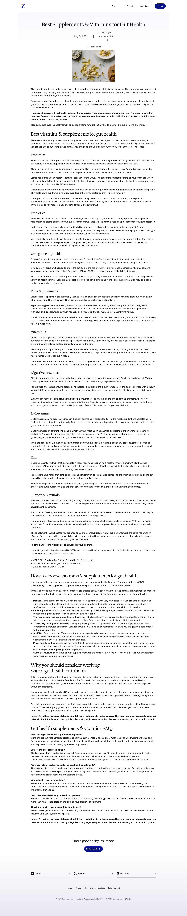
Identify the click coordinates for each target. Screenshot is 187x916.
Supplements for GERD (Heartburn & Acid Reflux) (57, 563)
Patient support (114, 888)
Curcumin (75, 503)
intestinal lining (93, 431)
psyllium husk (42, 312)
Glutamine (106, 434)
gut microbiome (81, 101)
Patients (130, 6)
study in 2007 (52, 349)
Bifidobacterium (114, 753)
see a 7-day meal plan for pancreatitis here (107, 405)
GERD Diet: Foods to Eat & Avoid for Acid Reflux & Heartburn (63, 560)
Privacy (78, 888)
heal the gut (91, 524)
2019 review (38, 512)
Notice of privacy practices (94, 888)
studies (55, 352)
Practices (116, 6)
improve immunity (116, 193)
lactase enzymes (79, 390)
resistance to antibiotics (96, 768)
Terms (69, 888)
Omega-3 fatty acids (41, 268)
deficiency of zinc (88, 475)
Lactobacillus (37, 177)
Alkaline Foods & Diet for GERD (48, 566)
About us (144, 6)
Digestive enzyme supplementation (107, 402)
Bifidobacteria (37, 189)
